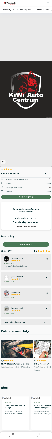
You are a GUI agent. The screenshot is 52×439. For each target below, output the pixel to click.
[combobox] (26, 271)
